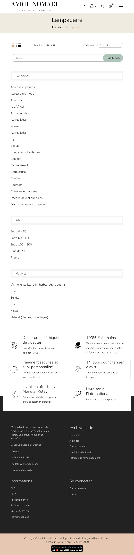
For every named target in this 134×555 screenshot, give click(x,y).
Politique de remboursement (84, 457)
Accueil (56, 27)
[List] (19, 45)
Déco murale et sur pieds (27, 198)
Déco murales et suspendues (29, 204)
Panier (72, 494)
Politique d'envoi (19, 499)
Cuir (13, 304)
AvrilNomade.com (47, 538)
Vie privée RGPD (20, 511)
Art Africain (18, 106)
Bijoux (15, 139)
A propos (74, 440)
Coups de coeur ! (78, 488)
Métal (14, 310)
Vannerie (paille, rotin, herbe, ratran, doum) (38, 284)
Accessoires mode (22, 93)
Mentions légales (20, 516)
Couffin (15, 178)
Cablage (16, 158)
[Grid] (12, 45)
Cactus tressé (19, 165)
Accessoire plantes (23, 87)
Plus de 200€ (19, 251)
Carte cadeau (19, 171)
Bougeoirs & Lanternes (25, 152)
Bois (13, 291)
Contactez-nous (77, 446)
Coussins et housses (24, 191)
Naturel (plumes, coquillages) (29, 317)
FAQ (13, 488)
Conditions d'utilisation (81, 452)
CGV (13, 494)
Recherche (75, 435)
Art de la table (20, 113)
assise (15, 126)
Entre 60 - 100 (20, 238)
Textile (15, 297)
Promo (15, 257)
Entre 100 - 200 (21, 244)
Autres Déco (19, 119)
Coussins (16, 184)
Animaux (16, 100)
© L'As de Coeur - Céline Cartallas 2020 (67, 542)
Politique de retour (20, 505)
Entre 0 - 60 (18, 231)
